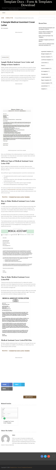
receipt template (45, 77)
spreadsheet (44, 86)
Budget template (45, 53)
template (43, 88)
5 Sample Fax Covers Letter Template (8, 422)
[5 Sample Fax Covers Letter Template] (9, 412)
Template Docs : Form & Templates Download (28, 3)
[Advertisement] (18, 45)
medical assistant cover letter (14, 189)
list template (44, 71)
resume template (45, 83)
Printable (43, 74)
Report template (45, 80)
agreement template (46, 51)
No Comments (4, 28)
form (42, 65)
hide (7, 57)
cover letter (44, 62)
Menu (3, 12)
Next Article (29, 397)
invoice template (45, 68)
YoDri (13, 435)
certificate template (46, 59)
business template (45, 56)
